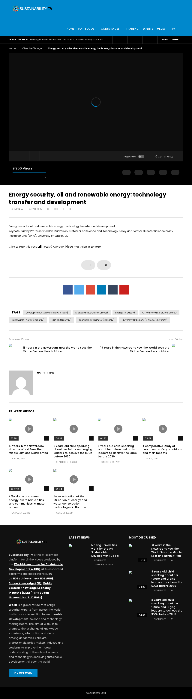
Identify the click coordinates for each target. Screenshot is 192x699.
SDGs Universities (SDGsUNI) (33, 578)
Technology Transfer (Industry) (96, 320)
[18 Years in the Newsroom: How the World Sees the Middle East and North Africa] (14, 349)
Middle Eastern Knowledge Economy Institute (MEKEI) (30, 587)
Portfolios (86, 29)
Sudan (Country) (61, 320)
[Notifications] (138, 40)
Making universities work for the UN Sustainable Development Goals (67, 39)
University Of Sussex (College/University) (144, 320)
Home (12, 48)
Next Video (176, 339)
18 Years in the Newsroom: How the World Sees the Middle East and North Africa (57, 349)
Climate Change (32, 48)
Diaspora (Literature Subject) (91, 312)
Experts (147, 29)
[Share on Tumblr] (113, 290)
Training (132, 29)
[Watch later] (131, 40)
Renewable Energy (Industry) (28, 320)
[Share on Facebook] (68, 290)
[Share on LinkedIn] (101, 290)
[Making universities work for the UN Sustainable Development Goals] (78, 553)
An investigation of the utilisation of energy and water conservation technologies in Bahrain (70, 502)
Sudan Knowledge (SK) (25, 583)
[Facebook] (116, 40)
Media (161, 29)
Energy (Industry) (125, 312)
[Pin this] (124, 290)
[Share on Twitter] (79, 290)
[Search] (154, 40)
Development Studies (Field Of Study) (47, 312)
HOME (70, 29)
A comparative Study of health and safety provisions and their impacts (162, 449)
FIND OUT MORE (22, 672)
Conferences (110, 29)
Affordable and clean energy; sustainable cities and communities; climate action (26, 502)
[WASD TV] (32, 8)
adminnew (17, 209)
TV (173, 29)
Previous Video (19, 339)
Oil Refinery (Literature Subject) (159, 312)
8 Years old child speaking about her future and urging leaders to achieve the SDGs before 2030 (72, 451)
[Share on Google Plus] (90, 290)
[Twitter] (124, 40)
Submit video (170, 39)
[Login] (146, 40)
